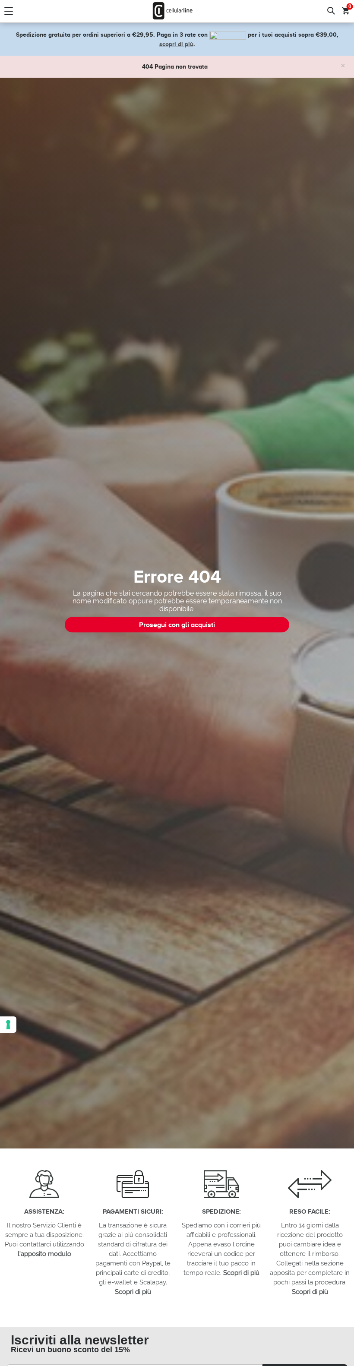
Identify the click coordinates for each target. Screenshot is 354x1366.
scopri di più (176, 44)
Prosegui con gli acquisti (177, 624)
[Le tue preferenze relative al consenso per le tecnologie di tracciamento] (8, 1024)
